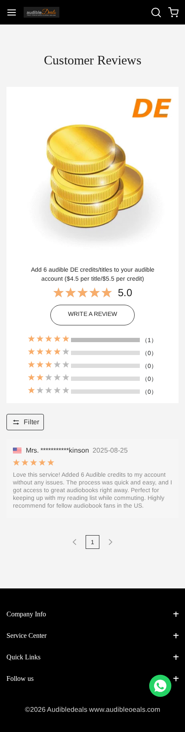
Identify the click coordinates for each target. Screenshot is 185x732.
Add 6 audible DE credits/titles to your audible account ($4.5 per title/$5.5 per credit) (92, 274)
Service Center (26, 635)
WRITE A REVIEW (92, 313)
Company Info (26, 614)
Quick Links (23, 657)
